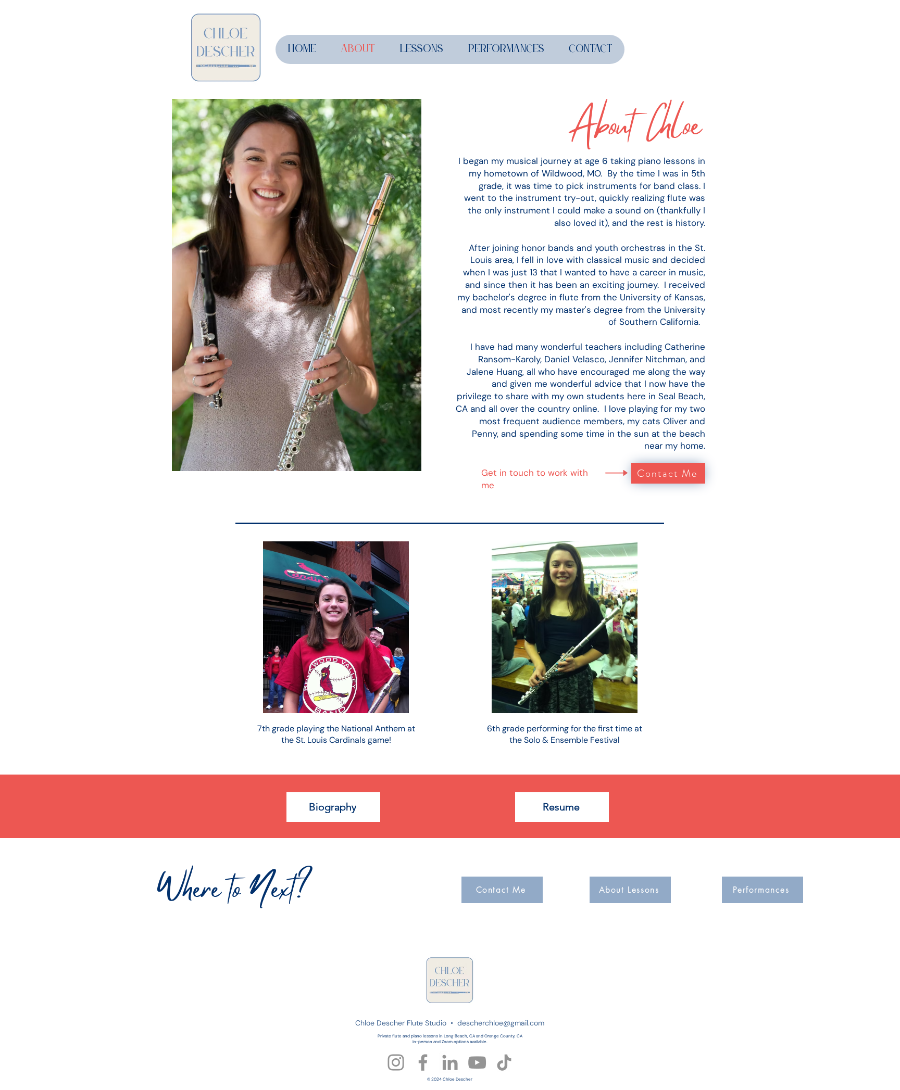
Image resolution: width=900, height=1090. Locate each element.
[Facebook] (423, 1062)
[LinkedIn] (450, 1062)
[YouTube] (477, 1062)
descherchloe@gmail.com (500, 1023)
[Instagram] (396, 1062)
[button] (421, 49)
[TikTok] (504, 1062)
